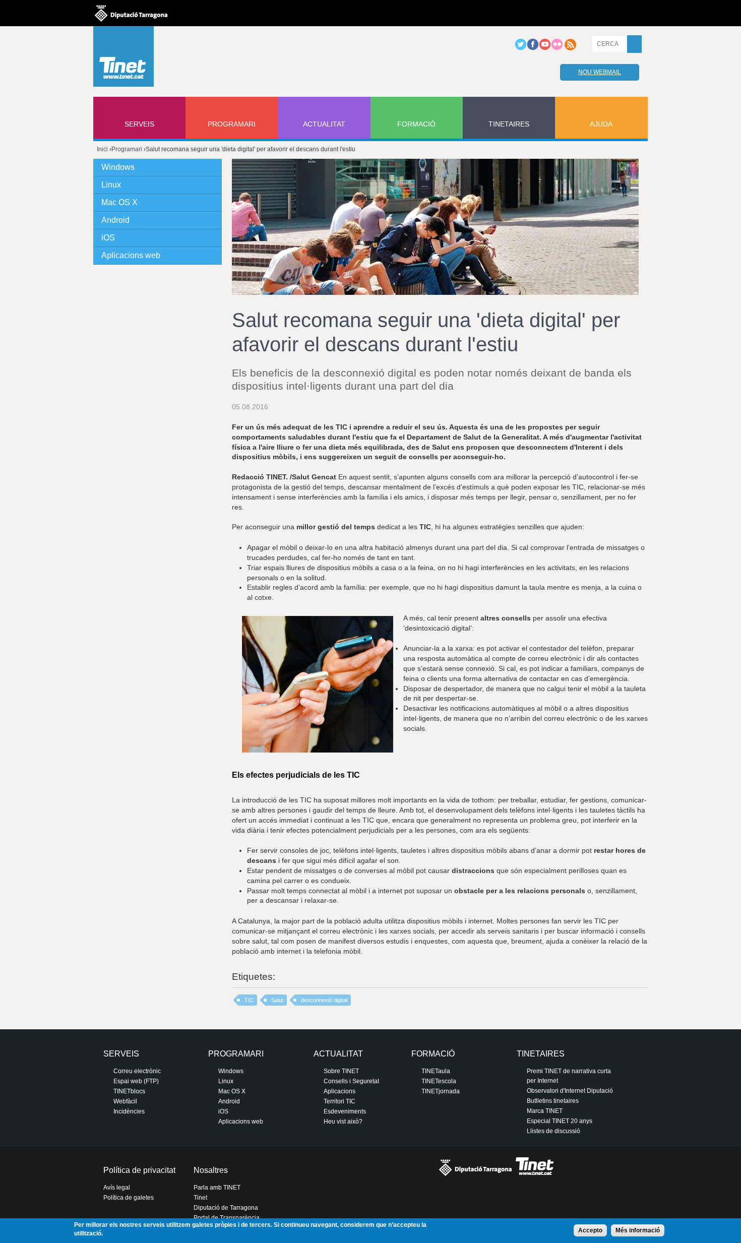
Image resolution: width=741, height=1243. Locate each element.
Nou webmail (599, 72)
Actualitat (324, 124)
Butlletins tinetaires (553, 1100)
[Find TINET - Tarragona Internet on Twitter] (521, 48)
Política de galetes (128, 1197)
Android (115, 220)
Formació (416, 124)
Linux (111, 184)
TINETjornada (440, 1091)
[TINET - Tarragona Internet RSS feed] (570, 48)
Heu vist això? (343, 1121)
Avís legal (116, 1187)
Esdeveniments (345, 1111)
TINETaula (435, 1071)
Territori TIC (339, 1101)
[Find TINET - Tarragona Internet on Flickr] (557, 48)
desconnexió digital (324, 1000)
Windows (118, 167)
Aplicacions (339, 1091)
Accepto (590, 1230)
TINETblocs (129, 1091)
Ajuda (601, 124)
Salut (277, 1000)
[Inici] (123, 59)
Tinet (200, 1197)
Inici (102, 149)
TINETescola (438, 1081)
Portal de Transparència (227, 1217)
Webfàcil (125, 1101)
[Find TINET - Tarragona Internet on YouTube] (545, 48)
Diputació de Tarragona (226, 1207)
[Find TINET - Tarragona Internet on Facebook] (533, 48)
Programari (232, 124)
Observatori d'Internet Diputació (570, 1090)
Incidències (129, 1111)
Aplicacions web (130, 255)
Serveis (139, 124)
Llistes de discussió (553, 1131)
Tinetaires (508, 124)
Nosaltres (211, 1170)
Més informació (637, 1230)
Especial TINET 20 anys (559, 1121)
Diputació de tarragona (131, 13)
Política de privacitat (139, 1170)
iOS (108, 237)
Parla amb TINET (217, 1187)
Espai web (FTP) (136, 1081)
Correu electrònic (137, 1071)
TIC (249, 1000)
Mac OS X (119, 202)
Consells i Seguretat (351, 1081)
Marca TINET (545, 1110)
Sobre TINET (341, 1071)
